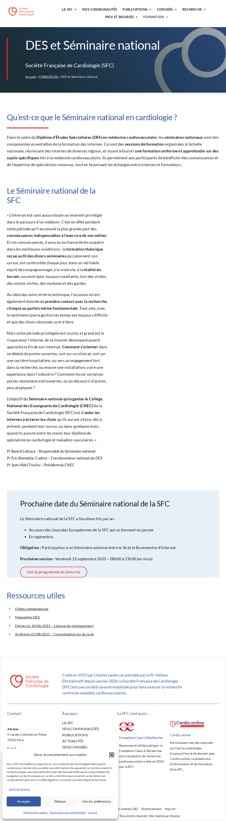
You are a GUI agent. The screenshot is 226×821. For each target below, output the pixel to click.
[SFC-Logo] (21, 7)
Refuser (60, 801)
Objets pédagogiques (31, 609)
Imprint (92, 812)
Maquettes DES (27, 617)
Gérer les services (19, 789)
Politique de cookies (35, 812)
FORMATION (48, 77)
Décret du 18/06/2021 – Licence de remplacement (54, 626)
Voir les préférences (96, 801)
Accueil (30, 77)
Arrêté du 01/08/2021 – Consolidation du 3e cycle (54, 634)
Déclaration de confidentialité (68, 812)
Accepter (23, 801)
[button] (111, 755)
